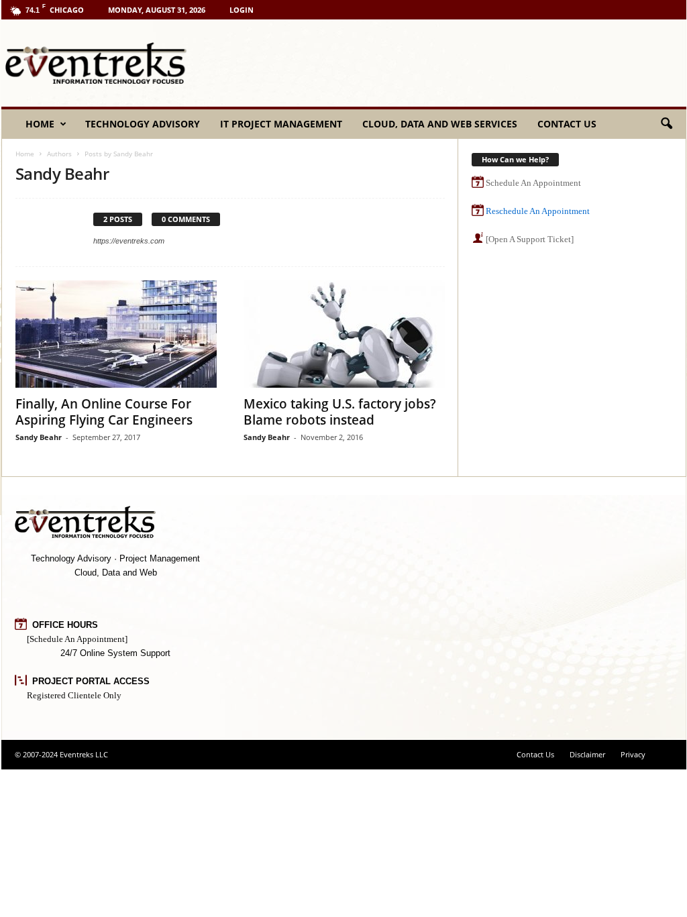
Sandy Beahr (38, 437)
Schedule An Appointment (533, 183)
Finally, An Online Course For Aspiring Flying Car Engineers (104, 412)
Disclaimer (587, 754)
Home (39, 123)
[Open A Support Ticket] (530, 239)
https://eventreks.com (128, 241)
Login (241, 10)
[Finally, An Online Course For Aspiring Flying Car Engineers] (116, 334)
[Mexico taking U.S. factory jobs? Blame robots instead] (344, 334)
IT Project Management (281, 123)
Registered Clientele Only (74, 695)
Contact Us (566, 123)
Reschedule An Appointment (538, 211)
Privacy (633, 754)
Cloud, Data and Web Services (439, 123)
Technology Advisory (142, 123)
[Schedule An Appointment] (77, 639)
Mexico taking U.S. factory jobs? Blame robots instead (340, 412)
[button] (666, 124)
